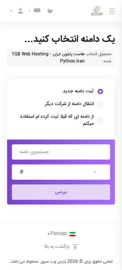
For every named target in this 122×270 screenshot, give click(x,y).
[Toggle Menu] (112, 11)
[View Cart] (50, 11)
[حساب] (16, 11)
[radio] (100, 91)
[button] (61, 172)
